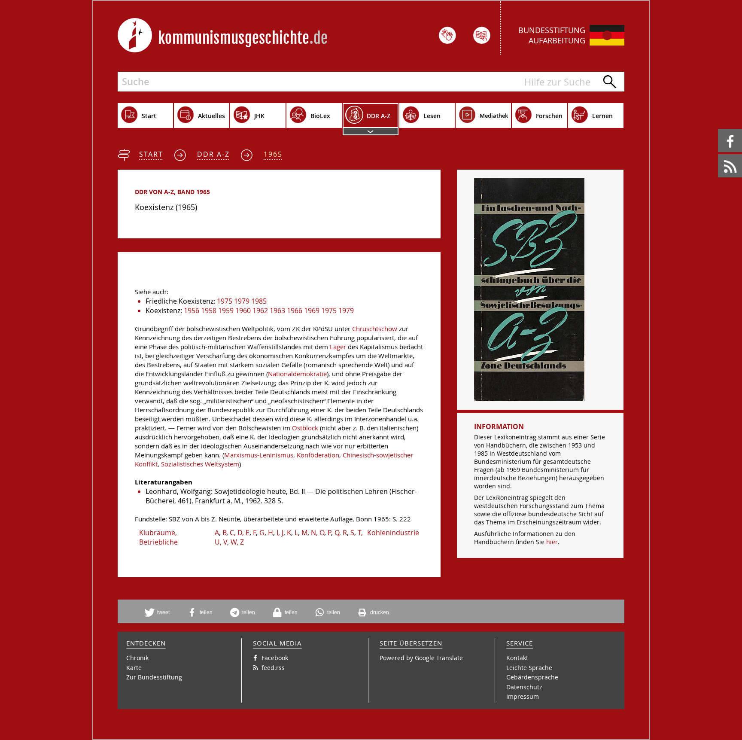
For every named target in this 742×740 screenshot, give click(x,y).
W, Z (237, 542)
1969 (311, 310)
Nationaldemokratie (297, 374)
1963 (277, 310)
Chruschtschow (374, 329)
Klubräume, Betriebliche (158, 537)
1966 (294, 310)
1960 (243, 310)
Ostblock (305, 428)
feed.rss (718, 154)
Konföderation (318, 455)
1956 (191, 310)
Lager (338, 347)
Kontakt (517, 658)
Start (151, 154)
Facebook (275, 658)
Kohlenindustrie (393, 532)
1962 (260, 310)
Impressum (522, 696)
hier (552, 542)
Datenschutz (524, 687)
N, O (317, 532)
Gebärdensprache (532, 677)
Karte (134, 668)
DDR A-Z (213, 154)
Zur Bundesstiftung (154, 677)
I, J (280, 532)
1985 (259, 301)
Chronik (137, 658)
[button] (160, 612)
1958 (208, 310)
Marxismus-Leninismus (258, 455)
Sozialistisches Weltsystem (200, 464)
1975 (224, 301)
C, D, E (239, 532)
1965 (273, 154)
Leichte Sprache (529, 668)
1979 (241, 301)
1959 (226, 310)
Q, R (341, 532)
